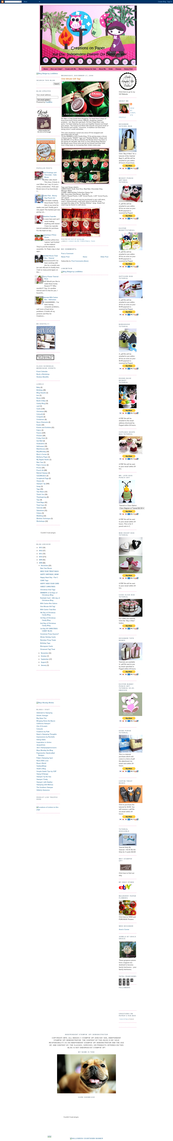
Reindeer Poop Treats (48, 640)
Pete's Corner (41, 465)
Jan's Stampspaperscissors (46, 748)
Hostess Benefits (42, 377)
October (44, 656)
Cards (38, 409)
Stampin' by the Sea (43, 777)
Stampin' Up (40, 484)
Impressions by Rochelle (45, 737)
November (45, 653)
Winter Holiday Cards (48, 637)
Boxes (38, 398)
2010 (41, 557)
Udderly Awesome (43, 790)
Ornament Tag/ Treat (47, 649)
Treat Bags (40, 502)
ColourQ (39, 414)
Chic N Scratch (41, 726)
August (43, 662)
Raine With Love (42, 761)
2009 (41, 560)
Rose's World (41, 763)
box (37, 395)
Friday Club (40, 438)
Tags (38, 489)
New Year (39, 462)
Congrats (39, 417)
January (44, 665)
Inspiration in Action (43, 742)
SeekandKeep (41, 766)
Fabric (38, 430)
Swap (38, 486)
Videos (39, 513)
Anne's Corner (124, 929)
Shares (39, 481)
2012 (41, 551)
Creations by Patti (42, 732)
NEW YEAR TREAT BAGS (49, 571)
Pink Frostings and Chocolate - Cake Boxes (50, 175)
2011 (41, 554)
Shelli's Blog (41, 769)
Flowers (39, 435)
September (45, 659)
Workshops (40, 521)
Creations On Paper (123, 1019)
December (45, 565)
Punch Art (40, 470)
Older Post (104, 257)
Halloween (40, 446)
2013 (41, 547)
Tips (38, 500)
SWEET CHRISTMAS (47, 586)
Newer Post (65, 257)
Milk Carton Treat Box (48, 609)
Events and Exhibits (43, 427)
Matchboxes (40, 449)
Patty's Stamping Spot (44, 758)
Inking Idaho (41, 740)
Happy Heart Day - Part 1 (49, 577)
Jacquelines (40, 745)
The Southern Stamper (44, 787)
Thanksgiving (41, 497)
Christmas (40, 411)
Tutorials (39, 508)
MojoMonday (41, 451)
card (38, 406)
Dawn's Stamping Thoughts (46, 734)
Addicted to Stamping (44, 713)
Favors (38, 433)
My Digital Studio (42, 459)
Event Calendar (42, 371)
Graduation (40, 443)
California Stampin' (43, 723)
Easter (38, 425)
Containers (40, 419)
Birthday (39, 390)
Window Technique (43, 518)
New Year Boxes (46, 568)
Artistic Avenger (42, 715)
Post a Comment (67, 253)
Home (85, 257)
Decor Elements (42, 422)
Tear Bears (40, 492)
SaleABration (41, 476)
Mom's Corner (41, 454)
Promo (38, 468)
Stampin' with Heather (44, 782)
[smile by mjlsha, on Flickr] (86, 1093)
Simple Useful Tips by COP (46, 771)
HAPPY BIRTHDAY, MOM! (49, 574)
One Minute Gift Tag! (47, 606)
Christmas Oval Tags (47, 590)
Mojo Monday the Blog (44, 750)
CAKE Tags (44, 580)
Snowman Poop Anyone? (49, 634)
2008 (41, 563)
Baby (38, 387)
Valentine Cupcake (49, 216)
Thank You (40, 494)
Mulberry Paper (42, 457)
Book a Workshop (42, 374)
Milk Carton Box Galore (48, 603)
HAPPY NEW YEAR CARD (49, 583)
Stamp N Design (42, 774)
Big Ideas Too (41, 718)
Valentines (40, 510)
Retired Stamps (42, 473)
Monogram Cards (46, 646)
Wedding (39, 516)
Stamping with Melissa (44, 785)
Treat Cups (40, 505)
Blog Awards (41, 393)
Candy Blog (40, 403)
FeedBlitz (49, 102)
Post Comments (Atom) (79, 261)
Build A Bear (41, 401)
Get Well (39, 441)
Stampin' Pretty (42, 779)
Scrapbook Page (42, 478)
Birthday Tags (45, 643)
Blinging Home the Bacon (45, 721)
